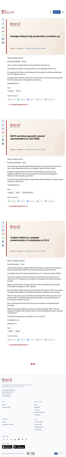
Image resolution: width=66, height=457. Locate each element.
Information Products (8, 424)
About (36, 404)
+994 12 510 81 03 (6, 394)
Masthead (37, 407)
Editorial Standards (39, 412)
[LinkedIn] (22, 439)
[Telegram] (18, 439)
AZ (59, 453)
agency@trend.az (6, 396)
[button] (3, 20)
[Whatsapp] (3, 439)
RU (62, 453)
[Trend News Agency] (7, 380)
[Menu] (63, 12)
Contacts (36, 410)
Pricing (4, 422)
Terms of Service (38, 422)
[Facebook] (7, 439)
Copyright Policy (38, 427)
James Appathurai (28, 192)
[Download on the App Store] (7, 447)
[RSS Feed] (26, 439)
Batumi (18, 91)
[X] (11, 439)
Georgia (11, 91)
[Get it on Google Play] (19, 447)
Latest (4, 404)
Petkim (18, 331)
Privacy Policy (38, 424)
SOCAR (10, 331)
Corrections (37, 415)
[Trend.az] (7, 12)
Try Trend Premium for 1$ (18, 104)
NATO (17, 192)
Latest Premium (6, 407)
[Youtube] (14, 439)
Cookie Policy (37, 429)
